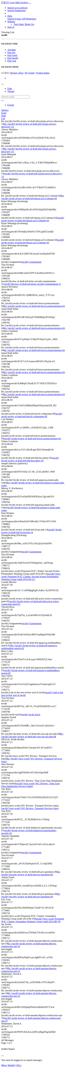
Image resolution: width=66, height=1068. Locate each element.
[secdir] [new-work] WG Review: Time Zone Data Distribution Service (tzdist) (30, 785)
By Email (29, 73)
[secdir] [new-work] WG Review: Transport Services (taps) (30, 808)
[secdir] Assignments (31, 262)
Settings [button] (11, 21)
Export (10, 105)
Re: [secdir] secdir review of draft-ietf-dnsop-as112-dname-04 (32, 197)
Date (9, 88)
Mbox (4, 1065)
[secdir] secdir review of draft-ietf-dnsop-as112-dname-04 (32, 219)
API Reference (29, 18)
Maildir (11, 1065)
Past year (11, 60)
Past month (12, 58)
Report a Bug (16, 73)
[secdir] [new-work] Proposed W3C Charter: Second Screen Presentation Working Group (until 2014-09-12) (31, 576)
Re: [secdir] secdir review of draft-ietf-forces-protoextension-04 (34, 306)
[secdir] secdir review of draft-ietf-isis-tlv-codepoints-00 (31, 415)
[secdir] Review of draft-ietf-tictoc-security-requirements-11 (32, 284)
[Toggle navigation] (30, 3)
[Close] (2, 1055)
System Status (42, 73)
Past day (11, 52)
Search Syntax (14, 18)
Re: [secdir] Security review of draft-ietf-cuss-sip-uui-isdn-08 (32, 735)
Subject (4, 110)
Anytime (11, 49)
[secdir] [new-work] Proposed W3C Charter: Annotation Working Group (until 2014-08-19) (32, 920)
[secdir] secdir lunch (30, 714)
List (3, 118)
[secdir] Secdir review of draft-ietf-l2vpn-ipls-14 (31, 531)
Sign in (10, 27)
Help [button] (9, 16)
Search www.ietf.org (17, 7)
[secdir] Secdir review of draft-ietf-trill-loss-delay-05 (30, 459)
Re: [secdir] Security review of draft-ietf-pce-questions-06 (30, 873)
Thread (10, 91)
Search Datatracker (16, 10)
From (3, 113)
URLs (18, 1065)
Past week (12, 55)
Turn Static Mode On (24, 24)
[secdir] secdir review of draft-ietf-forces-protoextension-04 (32, 438)
